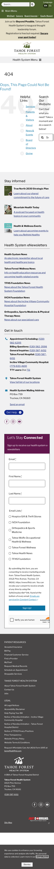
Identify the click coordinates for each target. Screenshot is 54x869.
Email (12, 459)
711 (28, 370)
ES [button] (50, 5)
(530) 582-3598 (38, 346)
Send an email (17, 404)
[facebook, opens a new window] (6, 421)
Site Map (8, 822)
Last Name (15, 493)
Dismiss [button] (27, 864)
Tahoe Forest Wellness (24, 547)
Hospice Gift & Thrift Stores (26, 516)
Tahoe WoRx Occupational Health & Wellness (26, 539)
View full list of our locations (25, 382)
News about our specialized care (21, 319)
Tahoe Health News (22, 553)
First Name (15, 476)
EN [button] (45, 5)
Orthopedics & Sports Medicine (23, 530)
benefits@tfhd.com (12, 751)
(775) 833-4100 (18, 366)
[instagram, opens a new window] (13, 421)
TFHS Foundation (21, 559)
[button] (9, 10)
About (29, 125)
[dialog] (27, 857)
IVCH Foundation (21, 522)
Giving (29, 153)
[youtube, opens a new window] (19, 421)
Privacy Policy (42, 857)
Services (30, 106)
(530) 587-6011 (37, 350)
